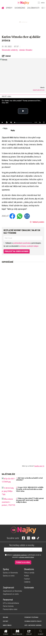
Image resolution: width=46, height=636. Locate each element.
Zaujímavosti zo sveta (11, 594)
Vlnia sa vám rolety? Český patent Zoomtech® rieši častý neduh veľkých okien (30, 500)
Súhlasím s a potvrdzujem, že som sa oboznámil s (23, 556)
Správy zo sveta (8, 576)
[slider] (23, 122)
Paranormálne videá (10, 609)
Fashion (27, 579)
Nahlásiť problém (38, 222)
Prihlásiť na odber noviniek (16, 251)
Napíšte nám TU (39, 466)
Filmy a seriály (29, 573)
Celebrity (27, 582)
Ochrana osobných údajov (33, 621)
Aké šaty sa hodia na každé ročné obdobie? (29, 479)
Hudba (26, 576)
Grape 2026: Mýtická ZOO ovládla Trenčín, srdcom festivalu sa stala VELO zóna (29, 489)
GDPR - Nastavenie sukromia (32, 625)
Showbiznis (20, 8)
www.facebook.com (38, 90)
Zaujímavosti (33, 8)
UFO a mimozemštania (11, 603)
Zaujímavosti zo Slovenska (12, 591)
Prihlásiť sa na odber (23, 562)
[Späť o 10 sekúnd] (6, 122)
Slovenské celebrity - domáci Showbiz (17, 50)
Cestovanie (29, 587)
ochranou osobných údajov (29, 246)
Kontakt (5, 621)
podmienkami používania (21, 243)
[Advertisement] (23, 362)
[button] (39, 3)
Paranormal (8, 599)
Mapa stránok (7, 625)
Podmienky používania (31, 617)
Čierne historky (8, 606)
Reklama (5, 617)
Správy (9, 8)
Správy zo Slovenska (10, 573)
